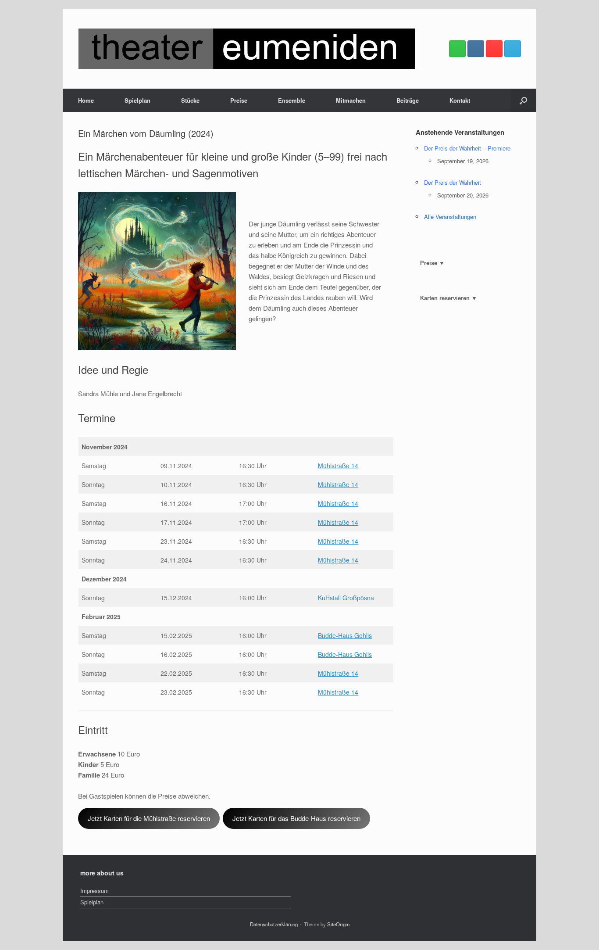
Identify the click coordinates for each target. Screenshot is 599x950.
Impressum (94, 890)
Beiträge (407, 100)
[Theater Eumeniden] (246, 49)
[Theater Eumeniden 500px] (457, 48)
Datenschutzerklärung (274, 924)
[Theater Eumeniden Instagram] (475, 48)
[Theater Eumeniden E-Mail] (512, 48)
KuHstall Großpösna (346, 597)
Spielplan (137, 100)
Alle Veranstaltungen (450, 216)
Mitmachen (351, 100)
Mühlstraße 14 (338, 465)
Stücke (190, 100)
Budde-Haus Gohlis (345, 635)
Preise (238, 100)
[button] (523, 100)
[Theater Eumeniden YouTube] (494, 48)
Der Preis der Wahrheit (452, 182)
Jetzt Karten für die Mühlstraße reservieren (149, 818)
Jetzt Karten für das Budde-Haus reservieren (296, 818)
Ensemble (291, 100)
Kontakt (459, 100)
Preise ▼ (432, 263)
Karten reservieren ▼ (448, 298)
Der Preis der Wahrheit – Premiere (467, 148)
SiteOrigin (338, 924)
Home (86, 100)
